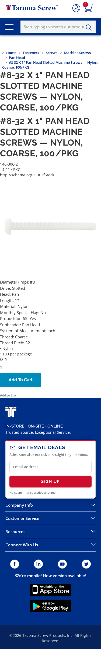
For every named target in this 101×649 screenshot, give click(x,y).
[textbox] (58, 27)
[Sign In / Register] (76, 8)
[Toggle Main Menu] (9, 27)
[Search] (90, 27)
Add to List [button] (8, 395)
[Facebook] (14, 564)
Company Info (19, 505)
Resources (15, 531)
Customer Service (22, 518)
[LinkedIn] (38, 564)
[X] (86, 564)
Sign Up (50, 481)
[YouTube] (62, 564)
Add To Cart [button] (21, 379)
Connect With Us (21, 544)
